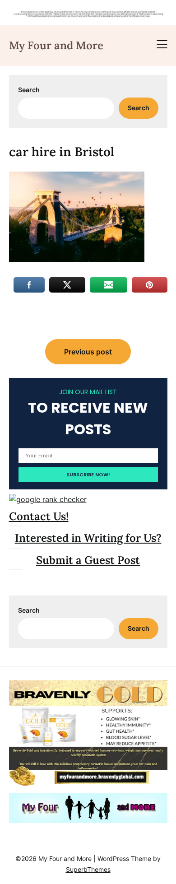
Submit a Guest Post (88, 560)
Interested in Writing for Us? (88, 538)
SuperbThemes (88, 869)
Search (29, 89)
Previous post (88, 351)
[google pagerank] (48, 499)
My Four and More (56, 45)
